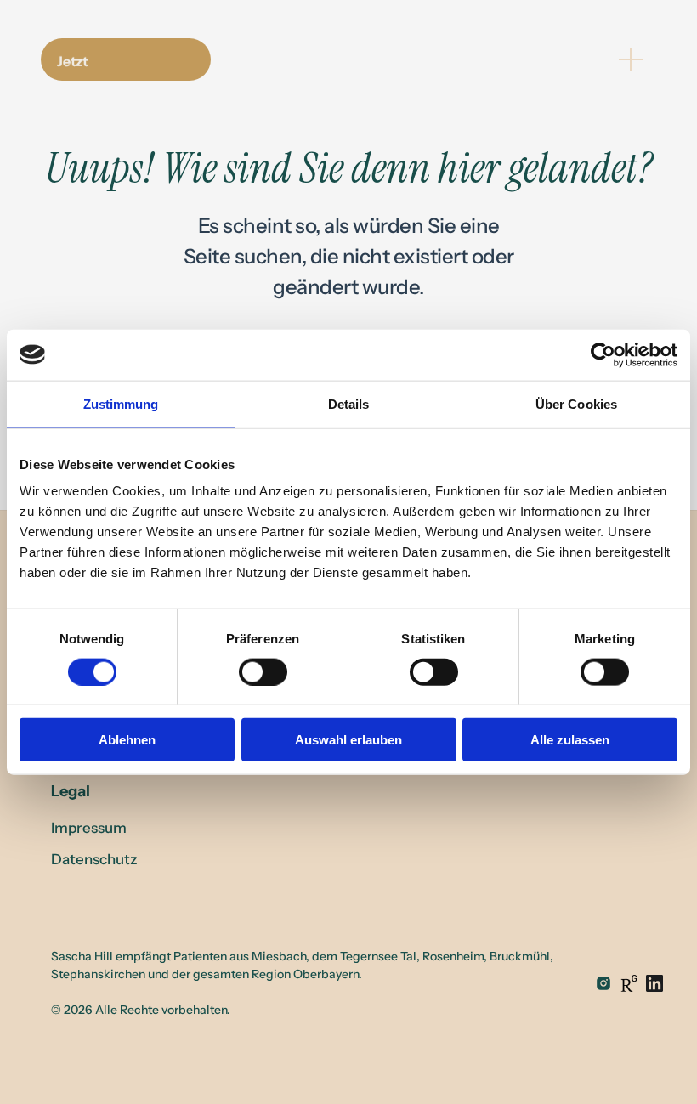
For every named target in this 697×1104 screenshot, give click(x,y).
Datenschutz (94, 859)
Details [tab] (349, 403)
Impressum (89, 827)
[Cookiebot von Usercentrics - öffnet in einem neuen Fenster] (603, 354)
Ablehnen (127, 740)
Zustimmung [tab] (121, 403)
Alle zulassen (569, 740)
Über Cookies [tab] (576, 403)
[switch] (263, 671)
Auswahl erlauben (348, 740)
